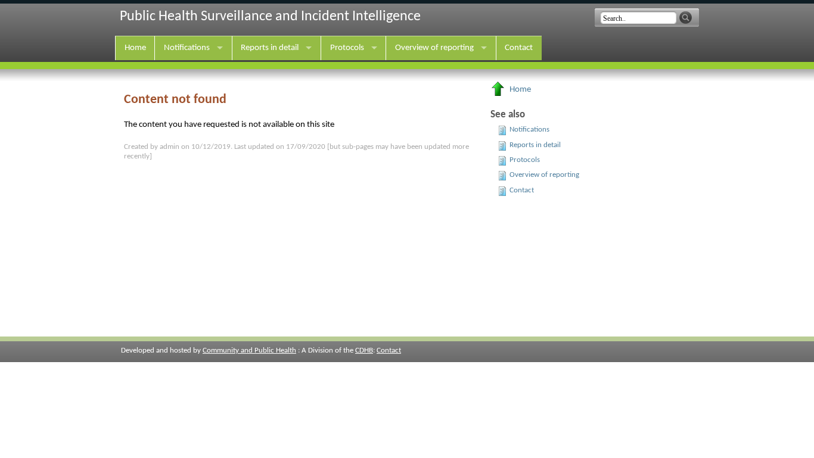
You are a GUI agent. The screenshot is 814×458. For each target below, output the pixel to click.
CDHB (364, 350)
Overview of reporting (434, 47)
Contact (519, 47)
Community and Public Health (249, 350)
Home (135, 47)
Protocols (347, 47)
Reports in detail (270, 47)
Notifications (187, 47)
